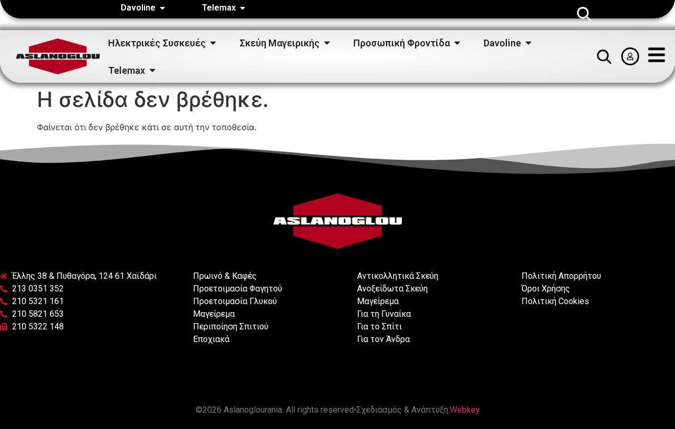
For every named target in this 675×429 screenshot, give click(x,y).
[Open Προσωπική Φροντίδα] (457, 43)
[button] (584, 14)
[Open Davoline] (162, 8)
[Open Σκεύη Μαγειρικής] (327, 43)
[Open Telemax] (242, 8)
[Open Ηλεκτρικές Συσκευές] (213, 43)
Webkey (465, 410)
